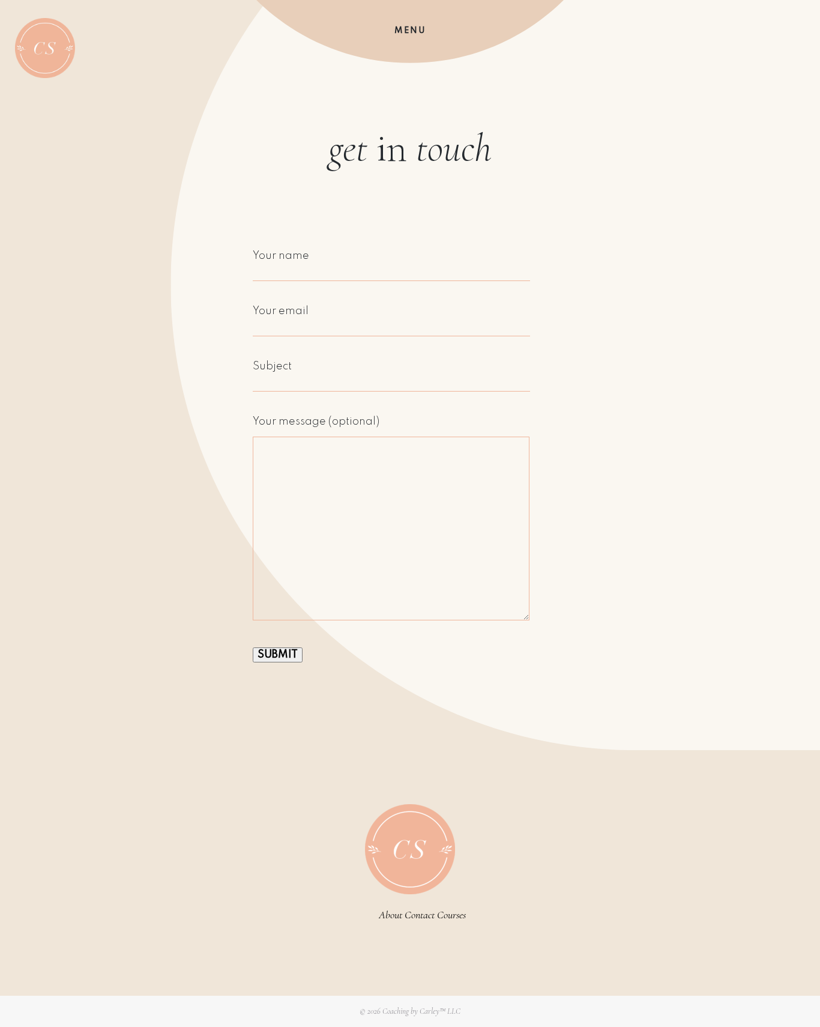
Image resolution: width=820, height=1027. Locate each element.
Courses (451, 914)
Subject (272, 366)
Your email (281, 311)
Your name (281, 255)
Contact (420, 914)
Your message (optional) (316, 421)
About (390, 914)
